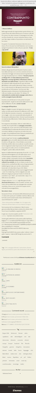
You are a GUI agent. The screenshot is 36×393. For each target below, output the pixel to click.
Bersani (20, 333)
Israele (10, 350)
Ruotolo (32, 249)
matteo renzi (14, 354)
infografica (18, 347)
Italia (15, 350)
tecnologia (16, 364)
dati (29, 336)
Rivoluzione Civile (24, 249)
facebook (16, 343)
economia (20, 340)
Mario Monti (6, 354)
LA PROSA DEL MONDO (13, 275)
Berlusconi (14, 333)
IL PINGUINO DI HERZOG (13, 269)
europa (4, 343)
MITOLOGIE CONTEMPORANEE (15, 292)
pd (21, 357)
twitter (22, 364)
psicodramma (9, 249)
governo (12, 347)
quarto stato (16, 249)
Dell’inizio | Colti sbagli (7, 322)
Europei (10, 343)
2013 (6, 247)
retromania (12, 360)
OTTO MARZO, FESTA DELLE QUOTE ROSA (18, 324)
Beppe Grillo (6, 333)
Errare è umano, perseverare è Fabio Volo (19, 314)
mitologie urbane (27, 354)
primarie (5, 360)
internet (5, 350)
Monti (4, 357)
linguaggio (26, 350)
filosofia (27, 343)
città (11, 336)
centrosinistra (22, 247)
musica (9, 357)
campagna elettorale (13, 247)
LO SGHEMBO (10, 286)
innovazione (26, 347)
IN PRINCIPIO (18, 322)
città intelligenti (18, 336)
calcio (25, 333)
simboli (30, 152)
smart (17, 360)
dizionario (13, 340)
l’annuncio (14, 180)
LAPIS (8, 281)
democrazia (6, 340)
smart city (23, 360)
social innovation (7, 364)
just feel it (26, 386)
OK (25, 5)
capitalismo (5, 336)
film (22, 343)
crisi (25, 336)
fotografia (5, 347)
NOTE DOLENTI (10, 298)
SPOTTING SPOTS (11, 304)
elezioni (29, 247)
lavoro (20, 350)
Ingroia (3, 249)
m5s (32, 350)
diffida (30, 176)
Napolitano (16, 357)
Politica (29, 357)
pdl (25, 357)
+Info (21, 5)
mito (20, 354)
